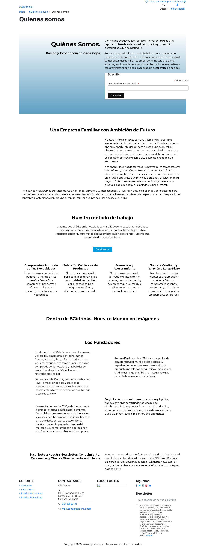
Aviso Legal (27, 489)
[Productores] (63, 6)
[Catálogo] (49, 6)
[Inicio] (39, 6)
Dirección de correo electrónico (123, 83)
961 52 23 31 (69, 503)
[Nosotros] (44, 6)
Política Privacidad (31, 497)
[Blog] (53, 6)
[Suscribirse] (182, 500)
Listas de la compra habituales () (167, 1)
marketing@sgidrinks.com (76, 508)
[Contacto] (68, 6)
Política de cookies (32, 493)
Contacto (26, 485)
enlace (149, 535)
